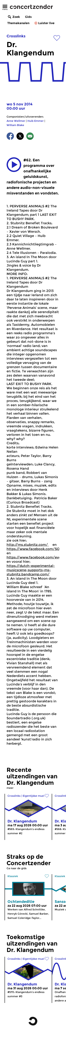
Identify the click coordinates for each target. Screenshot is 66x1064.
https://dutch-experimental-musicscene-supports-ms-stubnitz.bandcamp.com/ (31, 570)
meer (10, 788)
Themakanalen (18, 23)
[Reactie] (30, 136)
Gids (28, 17)
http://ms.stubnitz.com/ (28, 545)
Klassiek (12, 876)
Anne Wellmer (16, 121)
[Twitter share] (20, 136)
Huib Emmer (35, 121)
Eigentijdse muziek (35, 795)
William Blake (15, 125)
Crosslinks (16, 36)
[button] (14, 164)
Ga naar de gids (17, 868)
